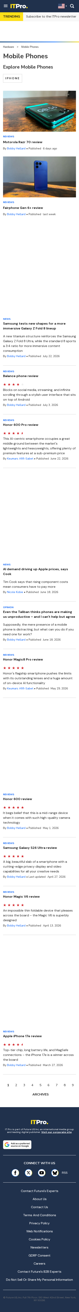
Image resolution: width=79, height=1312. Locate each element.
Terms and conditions (39, 1215)
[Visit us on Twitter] (28, 1172)
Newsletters (39, 1247)
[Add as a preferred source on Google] (17, 1144)
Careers (39, 1263)
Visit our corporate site (56, 1132)
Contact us (39, 1207)
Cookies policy (39, 1239)
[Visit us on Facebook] (15, 1172)
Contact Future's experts (39, 1191)
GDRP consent (39, 1255)
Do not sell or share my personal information (39, 1280)
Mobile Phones (30, 46)
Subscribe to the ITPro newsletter (51, 16)
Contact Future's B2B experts (39, 1271)
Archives (40, 1094)
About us (40, 1199)
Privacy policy (39, 1223)
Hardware (8, 46)
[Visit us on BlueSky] (53, 1172)
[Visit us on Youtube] (41, 1172)
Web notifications (39, 1231)
